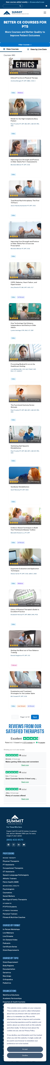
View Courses (12, 49)
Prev (15, 717)
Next (35, 717)
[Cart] (46, 6)
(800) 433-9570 (15, 840)
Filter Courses (24, 45)
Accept (25, 1049)
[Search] (20, 6)
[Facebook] (8, 845)
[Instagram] (14, 845)
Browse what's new (37, 2)
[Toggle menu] (45, 12)
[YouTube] (24, 845)
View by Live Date (38, 49)
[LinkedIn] (19, 845)
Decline (25, 1055)
